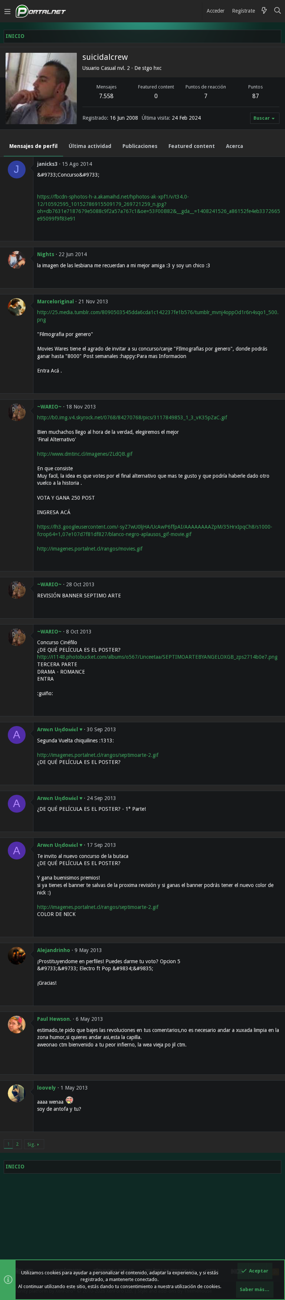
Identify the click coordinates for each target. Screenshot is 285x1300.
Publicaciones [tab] (139, 146)
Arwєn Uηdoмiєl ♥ (59, 729)
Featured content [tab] (191, 146)
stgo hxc (151, 68)
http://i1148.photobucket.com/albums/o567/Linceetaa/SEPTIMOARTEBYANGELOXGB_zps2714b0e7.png (157, 657)
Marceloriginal (55, 301)
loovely (46, 1088)
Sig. (31, 1144)
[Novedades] (264, 11)
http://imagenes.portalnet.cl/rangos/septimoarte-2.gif (97, 755)
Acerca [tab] (234, 146)
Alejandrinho (53, 950)
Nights (45, 254)
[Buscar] (278, 11)
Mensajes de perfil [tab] (33, 146)
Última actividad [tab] (90, 146)
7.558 (106, 96)
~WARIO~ (49, 407)
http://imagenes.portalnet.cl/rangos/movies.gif (89, 549)
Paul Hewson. (54, 1019)
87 (255, 96)
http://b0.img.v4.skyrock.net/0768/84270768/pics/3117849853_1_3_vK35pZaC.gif (132, 417)
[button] (7, 11)
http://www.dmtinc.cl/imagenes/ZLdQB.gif (84, 454)
